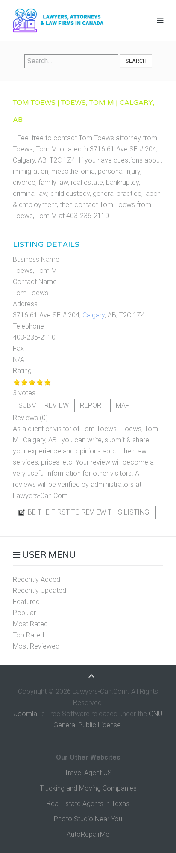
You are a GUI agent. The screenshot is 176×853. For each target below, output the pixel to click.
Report (92, 405)
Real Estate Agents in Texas (88, 804)
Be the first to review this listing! (88, 512)
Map (123, 405)
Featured (26, 602)
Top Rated (28, 635)
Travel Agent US (88, 773)
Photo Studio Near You (88, 819)
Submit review (43, 405)
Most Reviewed (36, 646)
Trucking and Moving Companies (88, 788)
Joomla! (26, 714)
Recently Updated (39, 590)
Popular (24, 613)
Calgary (93, 315)
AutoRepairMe (88, 834)
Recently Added (36, 579)
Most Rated (30, 624)
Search (136, 61)
